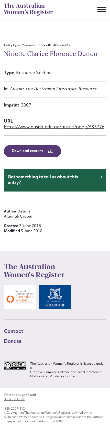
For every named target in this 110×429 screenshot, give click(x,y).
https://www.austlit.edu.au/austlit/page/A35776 (54, 126)
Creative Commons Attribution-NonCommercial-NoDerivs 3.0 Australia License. (67, 374)
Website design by (20, 395)
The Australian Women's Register (28, 9)
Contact (13, 331)
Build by (14, 399)
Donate (13, 341)
